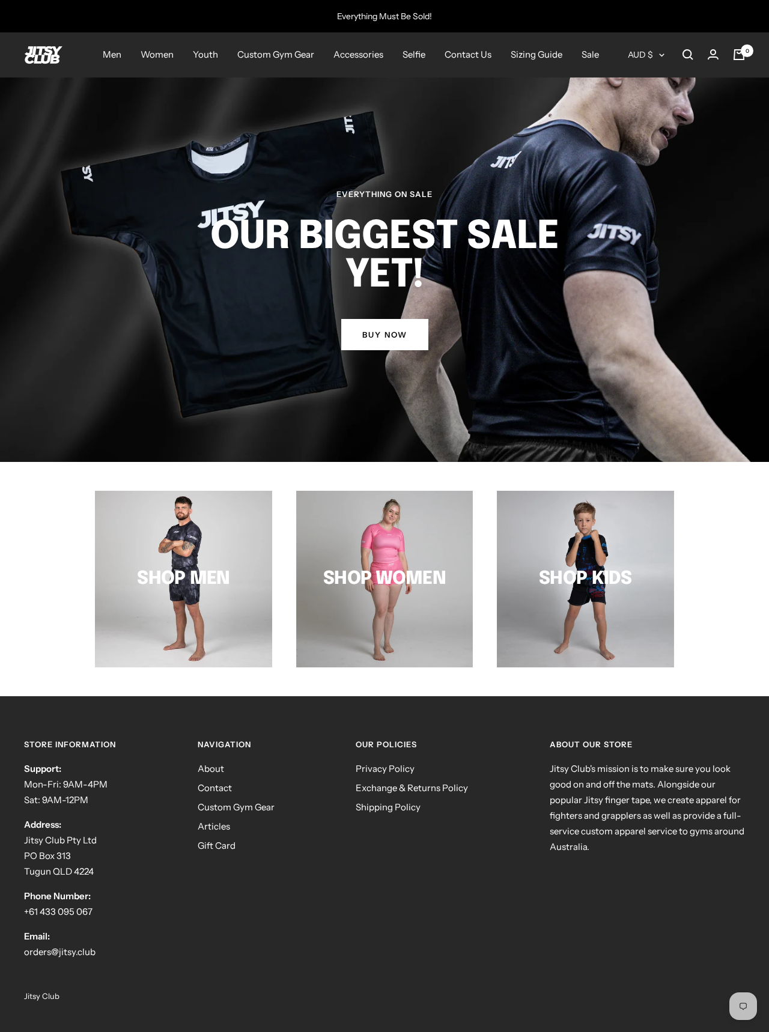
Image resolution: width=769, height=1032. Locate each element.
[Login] (713, 54)
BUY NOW (384, 334)
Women (157, 54)
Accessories (358, 54)
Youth (205, 54)
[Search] (687, 54)
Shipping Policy (388, 807)
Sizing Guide (536, 54)
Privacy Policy (385, 768)
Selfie (414, 54)
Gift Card (217, 845)
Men (112, 54)
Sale (590, 54)
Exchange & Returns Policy (412, 788)
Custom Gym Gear (275, 54)
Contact (215, 788)
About (211, 768)
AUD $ (640, 54)
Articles (214, 826)
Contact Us (468, 54)
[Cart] (739, 54)
